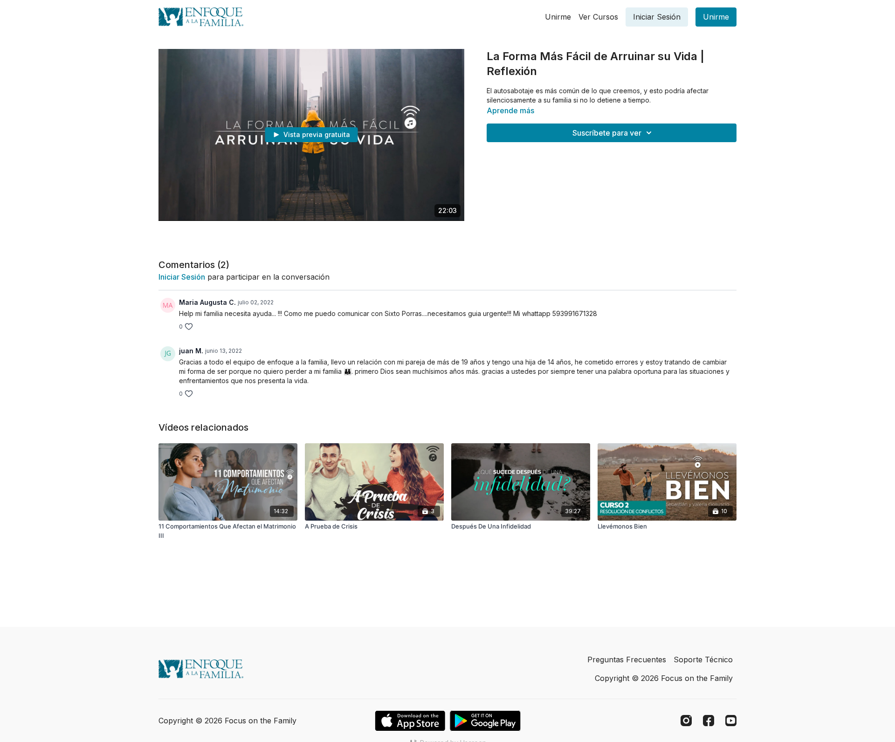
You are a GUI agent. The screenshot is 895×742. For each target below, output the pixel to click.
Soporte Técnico (703, 659)
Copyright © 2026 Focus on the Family (664, 678)
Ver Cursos (598, 16)
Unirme (558, 16)
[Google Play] (485, 720)
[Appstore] (410, 720)
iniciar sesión (181, 277)
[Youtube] (731, 720)
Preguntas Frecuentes (626, 659)
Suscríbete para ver (606, 132)
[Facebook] (708, 720)
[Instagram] (686, 720)
